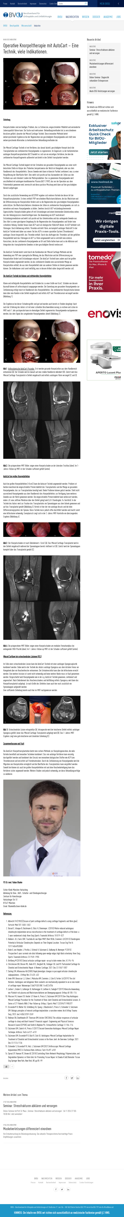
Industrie (37, 25)
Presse (5, 3)
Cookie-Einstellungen (56, 3)
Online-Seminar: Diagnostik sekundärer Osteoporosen (99, 79)
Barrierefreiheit (22, 3)
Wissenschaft (26, 25)
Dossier (96, 17)
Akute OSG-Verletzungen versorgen (102, 91)
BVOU (60, 17)
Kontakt (12, 3)
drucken (5, 1078)
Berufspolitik (14, 25)
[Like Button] (6, 1066)
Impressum (33, 3)
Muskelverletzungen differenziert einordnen (27, 1128)
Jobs (118, 17)
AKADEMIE (108, 17)
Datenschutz (43, 3)
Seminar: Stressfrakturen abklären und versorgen (30, 1105)
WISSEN (85, 17)
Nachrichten (72, 17)
